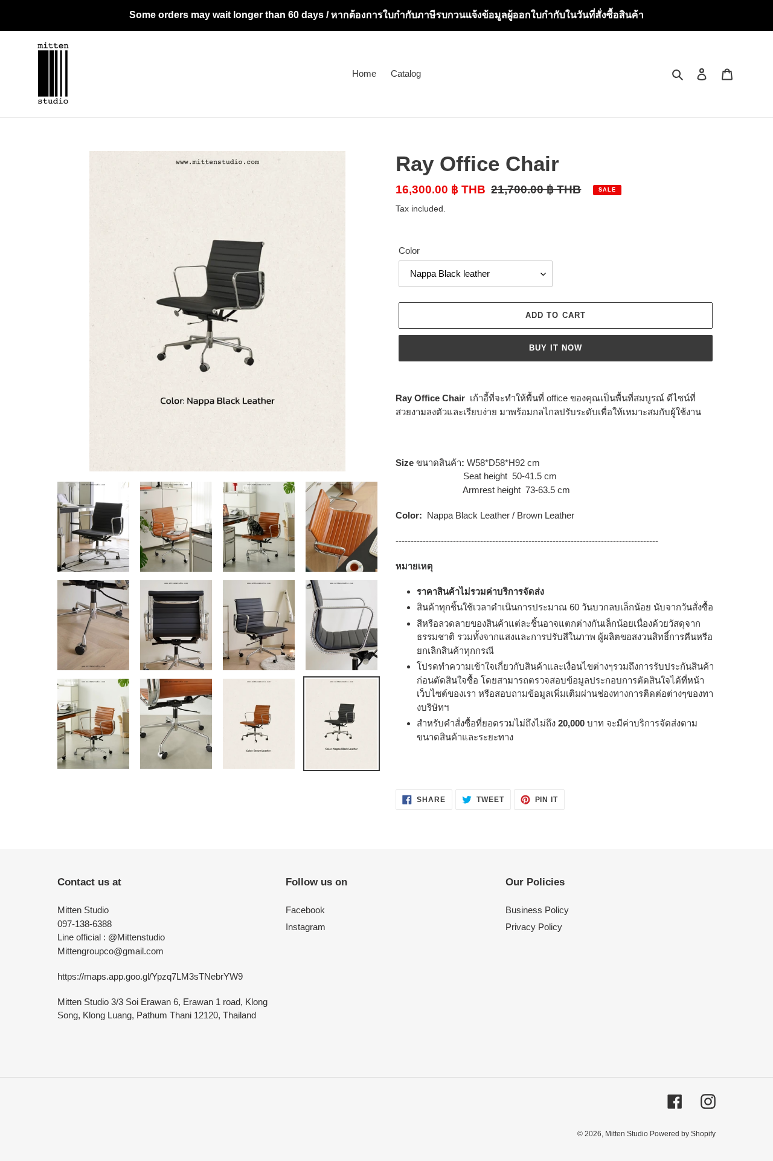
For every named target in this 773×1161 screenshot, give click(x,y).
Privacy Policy (533, 927)
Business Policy (537, 910)
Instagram (306, 927)
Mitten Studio (627, 1134)
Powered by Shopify (683, 1134)
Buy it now (555, 347)
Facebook (305, 910)
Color (409, 250)
